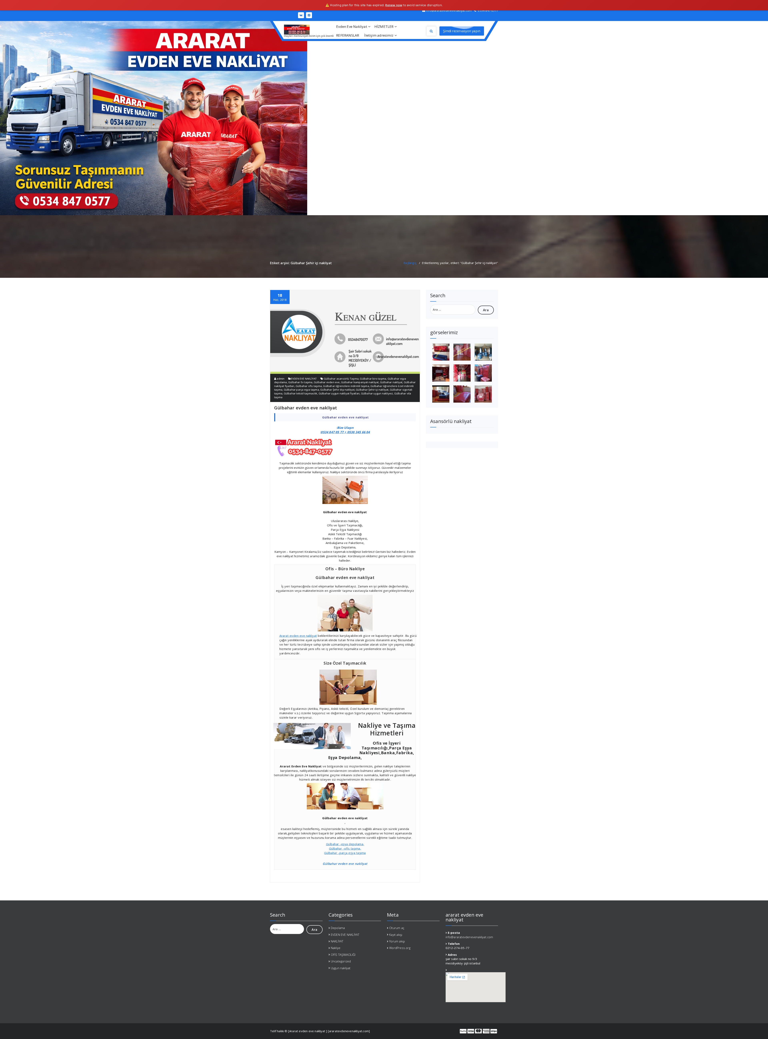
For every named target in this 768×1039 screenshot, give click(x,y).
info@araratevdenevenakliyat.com (469, 937)
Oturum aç (396, 928)
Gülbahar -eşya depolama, (345, 844)
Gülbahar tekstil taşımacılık (300, 393)
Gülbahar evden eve (327, 382)
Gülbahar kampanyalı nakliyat (360, 382)
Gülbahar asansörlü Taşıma (341, 378)
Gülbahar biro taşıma (373, 378)
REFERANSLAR (347, 35)
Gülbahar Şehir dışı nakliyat (337, 389)
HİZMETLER (384, 26)
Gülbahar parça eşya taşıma (301, 389)
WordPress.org (399, 948)
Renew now (393, 5)
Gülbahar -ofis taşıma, (345, 848)
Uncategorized (341, 961)
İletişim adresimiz (378, 35)
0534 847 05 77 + (334, 432)
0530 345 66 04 (358, 432)
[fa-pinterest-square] (309, 15)
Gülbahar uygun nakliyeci (377, 393)
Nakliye (335, 948)
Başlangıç (409, 263)
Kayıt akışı (395, 935)
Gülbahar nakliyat (391, 382)
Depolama (338, 928)
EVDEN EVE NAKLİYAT (304, 378)
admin (280, 378)
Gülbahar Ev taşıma (300, 382)
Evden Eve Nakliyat (351, 26)
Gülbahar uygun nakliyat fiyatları (339, 393)
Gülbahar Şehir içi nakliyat (372, 389)
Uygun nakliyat (341, 968)
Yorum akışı (397, 941)
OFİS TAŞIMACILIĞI (343, 955)
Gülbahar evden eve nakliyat (305, 408)
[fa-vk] (301, 15)
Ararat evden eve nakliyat (298, 636)
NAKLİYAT (337, 941)
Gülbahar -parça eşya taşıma (345, 853)
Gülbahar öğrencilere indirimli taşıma (346, 386)
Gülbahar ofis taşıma (309, 386)
